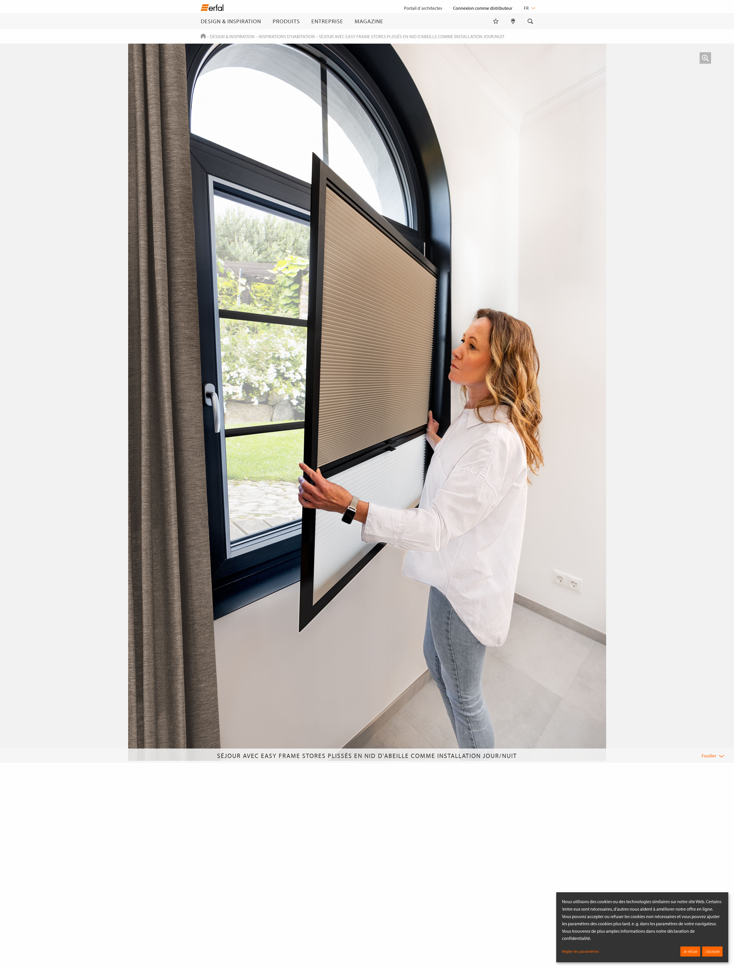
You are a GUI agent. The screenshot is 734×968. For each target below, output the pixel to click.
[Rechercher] (530, 21)
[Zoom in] (705, 58)
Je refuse (690, 951)
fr (527, 8)
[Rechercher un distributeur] (513, 21)
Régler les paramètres (580, 951)
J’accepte (712, 951)
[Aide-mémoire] (495, 21)
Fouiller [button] (709, 756)
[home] (212, 8)
